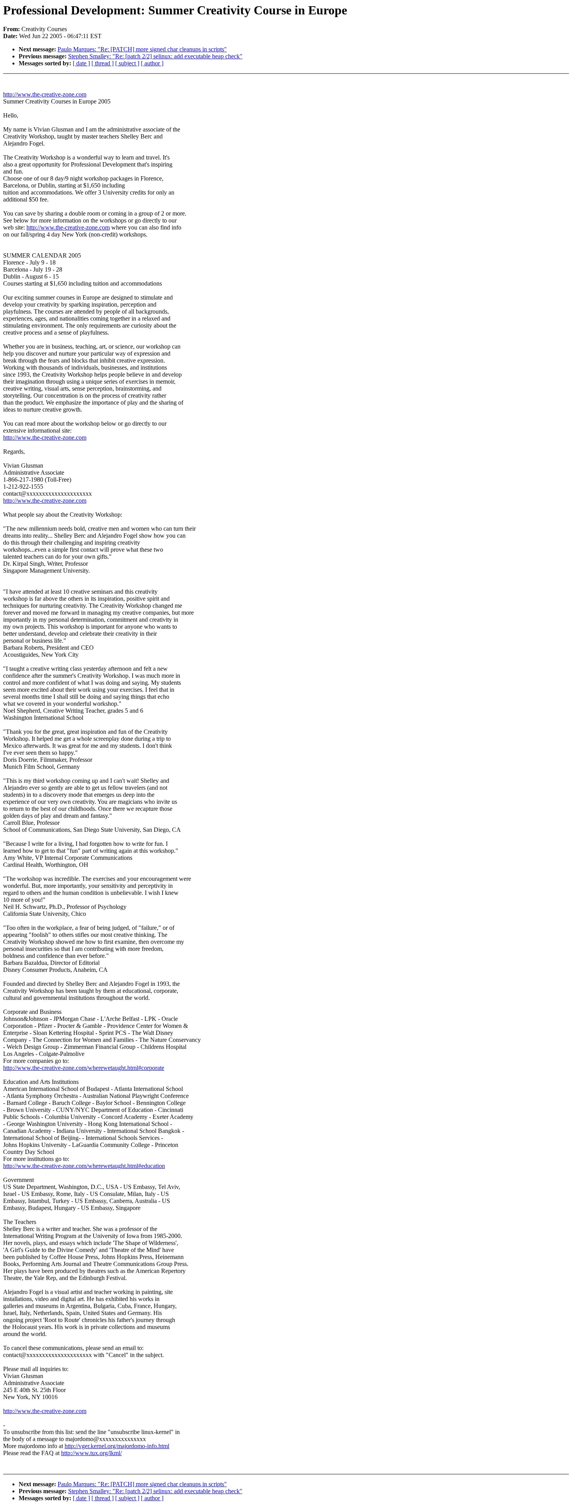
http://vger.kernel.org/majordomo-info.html (117, 1446)
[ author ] (152, 63)
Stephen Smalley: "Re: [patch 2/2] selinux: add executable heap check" (155, 56)
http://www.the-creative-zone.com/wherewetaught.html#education (84, 1166)
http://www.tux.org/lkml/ (91, 1453)
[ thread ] (102, 63)
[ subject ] (127, 63)
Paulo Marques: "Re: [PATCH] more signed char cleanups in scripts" (142, 49)
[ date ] (81, 63)
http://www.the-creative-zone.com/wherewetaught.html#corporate (83, 1067)
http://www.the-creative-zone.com (44, 94)
